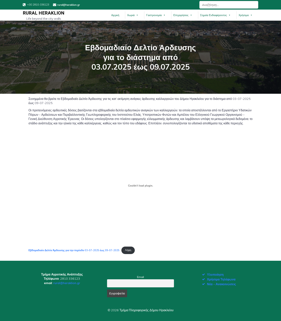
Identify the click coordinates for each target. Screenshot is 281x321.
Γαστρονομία (154, 15)
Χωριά (131, 15)
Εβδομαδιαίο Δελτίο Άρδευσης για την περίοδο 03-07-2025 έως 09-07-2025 (73, 250)
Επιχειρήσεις (180, 15)
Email (140, 277)
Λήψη (128, 250)
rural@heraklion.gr (66, 283)
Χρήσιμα (244, 15)
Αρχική (115, 15)
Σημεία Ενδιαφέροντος (213, 15)
